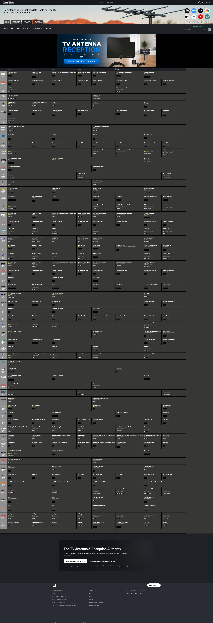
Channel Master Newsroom (59, 596)
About (91, 596)
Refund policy (76, 622)
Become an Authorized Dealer (97, 602)
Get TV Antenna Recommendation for (102, 561)
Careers (91, 599)
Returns (91, 593)
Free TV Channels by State (59, 599)
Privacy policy (83, 622)
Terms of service (90, 622)
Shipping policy (99, 622)
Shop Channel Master (57, 590)
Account (208, 3)
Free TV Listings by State (58, 602)
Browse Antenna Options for (75, 561)
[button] (102, 2)
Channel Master (59, 622)
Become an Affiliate (94, 605)
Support (54, 593)
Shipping (91, 590)
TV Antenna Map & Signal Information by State (64, 605)
